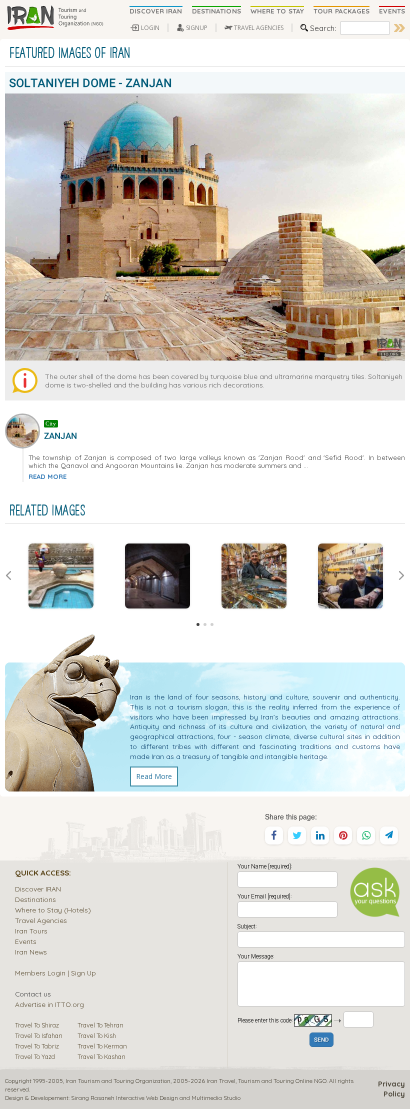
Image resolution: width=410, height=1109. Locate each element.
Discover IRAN (38, 888)
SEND (321, 1040)
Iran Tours (31, 930)
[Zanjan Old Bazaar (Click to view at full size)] (157, 576)
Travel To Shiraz (37, 1025)
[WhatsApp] (366, 835)
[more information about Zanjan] (24, 430)
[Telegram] (389, 835)
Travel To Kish (97, 1036)
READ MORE (47, 476)
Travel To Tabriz (37, 1046)
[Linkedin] (320, 835)
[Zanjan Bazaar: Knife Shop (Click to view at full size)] (253, 576)
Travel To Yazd (35, 1056)
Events (25, 941)
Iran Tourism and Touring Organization (118, 1080)
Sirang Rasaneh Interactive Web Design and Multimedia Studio (155, 1098)
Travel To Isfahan (38, 1036)
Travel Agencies (41, 920)
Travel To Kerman (102, 1046)
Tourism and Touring (266, 1080)
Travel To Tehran (101, 1025)
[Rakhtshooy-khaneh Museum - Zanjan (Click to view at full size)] (61, 576)
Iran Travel (221, 1080)
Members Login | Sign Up (55, 972)
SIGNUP (197, 28)
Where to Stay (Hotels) (53, 910)
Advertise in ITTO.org (49, 1004)
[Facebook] (274, 835)
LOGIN (150, 28)
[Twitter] (297, 835)
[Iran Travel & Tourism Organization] (55, 19)
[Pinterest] (343, 835)
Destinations (35, 899)
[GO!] (399, 28)
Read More (154, 776)
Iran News (31, 952)
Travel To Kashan (102, 1056)
